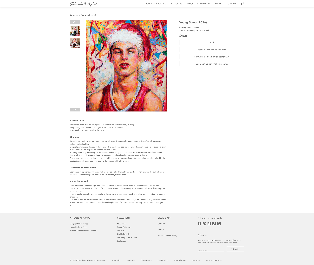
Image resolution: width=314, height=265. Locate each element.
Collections (74, 15)
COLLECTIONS (176, 3)
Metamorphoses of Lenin (127, 237)
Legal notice (196, 260)
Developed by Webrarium (214, 260)
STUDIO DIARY (203, 3)
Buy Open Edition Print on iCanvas (212, 63)
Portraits (120, 230)
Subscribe (235, 249)
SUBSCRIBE (231, 3)
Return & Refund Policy (167, 235)
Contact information (180, 260)
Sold (212, 42)
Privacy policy (131, 260)
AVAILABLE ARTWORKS (156, 3)
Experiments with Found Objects (83, 230)
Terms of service (146, 260)
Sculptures (121, 241)
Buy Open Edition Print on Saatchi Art (211, 56)
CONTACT (218, 3)
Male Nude (121, 223)
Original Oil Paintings (79, 223)
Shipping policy (163, 260)
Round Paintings (123, 227)
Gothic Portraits (123, 234)
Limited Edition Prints (78, 227)
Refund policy (116, 260)
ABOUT (190, 3)
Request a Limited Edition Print (212, 49)
